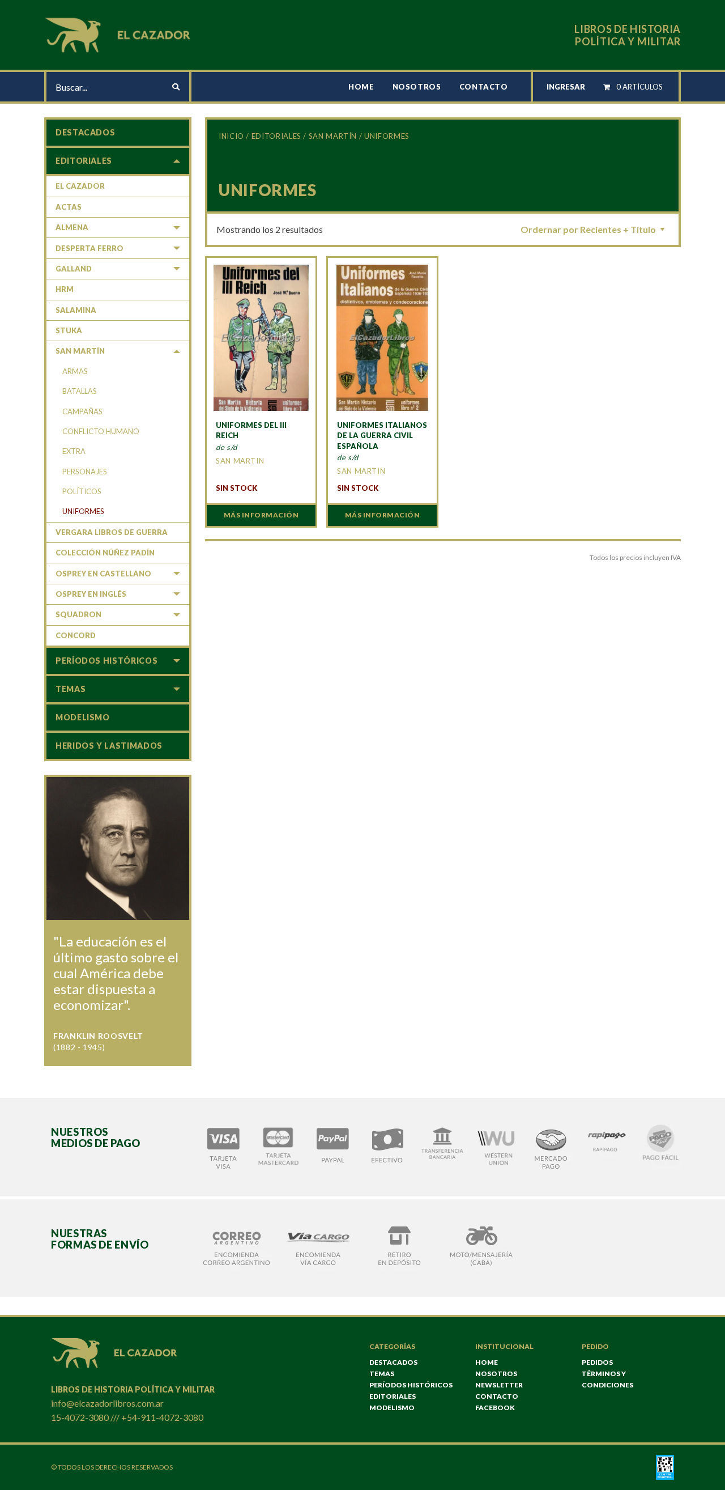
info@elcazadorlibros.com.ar (107, 1403)
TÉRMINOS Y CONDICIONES (607, 1379)
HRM (65, 289)
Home (361, 86)
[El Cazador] (119, 33)
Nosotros (417, 86)
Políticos (81, 491)
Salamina (76, 310)
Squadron (78, 614)
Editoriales (276, 136)
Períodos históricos (106, 660)
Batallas (79, 391)
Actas (69, 206)
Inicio (231, 136)
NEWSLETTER (499, 1385)
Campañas (82, 411)
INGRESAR (566, 86)
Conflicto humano (100, 431)
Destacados (85, 132)
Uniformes (83, 511)
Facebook (495, 1407)
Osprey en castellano (103, 573)
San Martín (333, 136)
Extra (74, 451)
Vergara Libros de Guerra (112, 532)
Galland (74, 268)
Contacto (483, 86)
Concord (76, 635)
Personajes (84, 471)
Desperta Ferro (89, 248)
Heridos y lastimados (109, 745)
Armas (75, 371)
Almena (72, 227)
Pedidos (597, 1362)
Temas (71, 689)
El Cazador (80, 185)
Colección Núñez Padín (105, 552)
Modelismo (83, 717)
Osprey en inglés (91, 593)
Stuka (69, 330)
